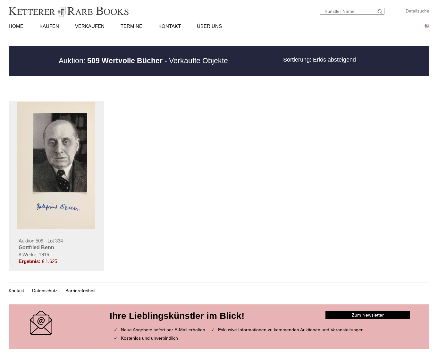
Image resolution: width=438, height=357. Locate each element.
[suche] (380, 11)
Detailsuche (417, 10)
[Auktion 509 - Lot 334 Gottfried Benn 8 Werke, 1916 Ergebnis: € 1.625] (56, 227)
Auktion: (111, 60)
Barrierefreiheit (80, 290)
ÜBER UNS (209, 26)
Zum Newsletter (368, 315)
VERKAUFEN (90, 26)
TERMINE (131, 26)
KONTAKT (169, 26)
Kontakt (16, 290)
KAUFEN (49, 26)
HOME (16, 26)
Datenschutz (44, 290)
